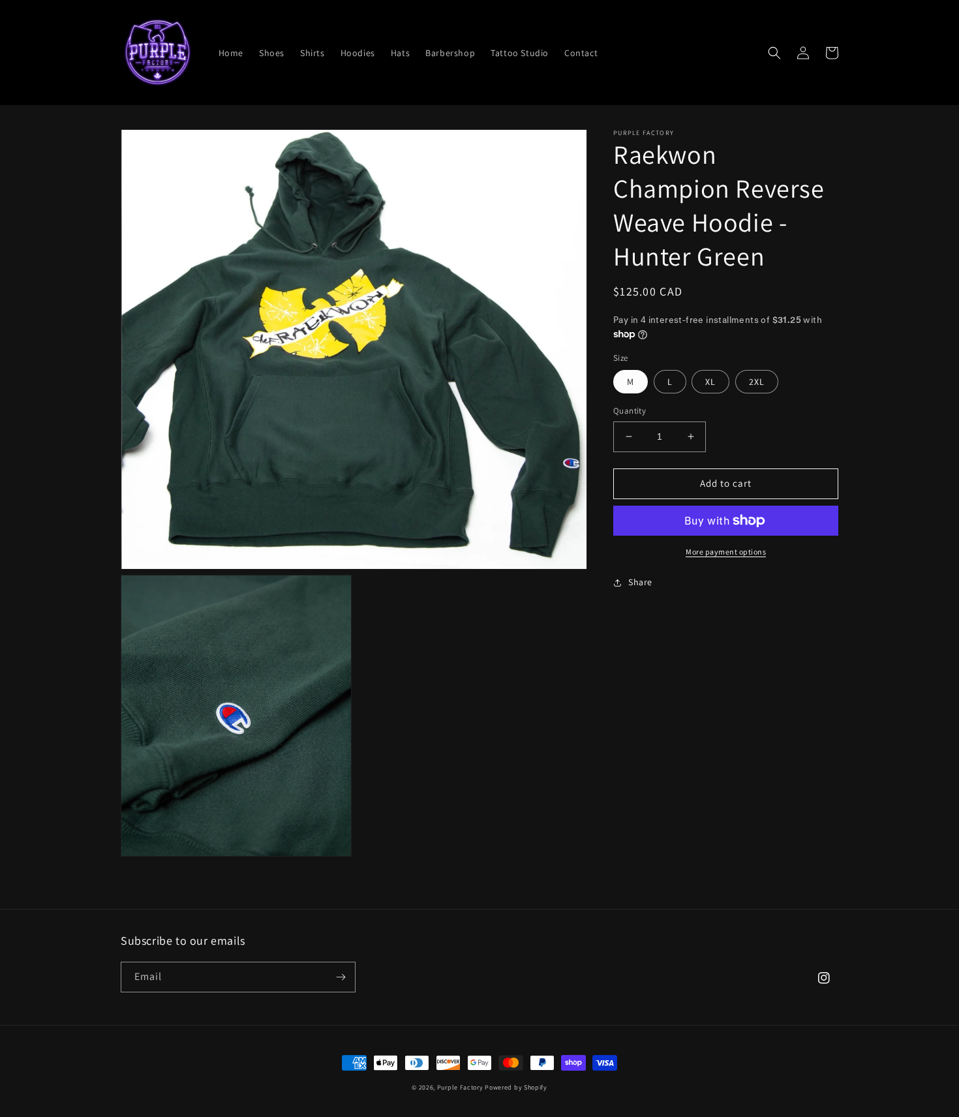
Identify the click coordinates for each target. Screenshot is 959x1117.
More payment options (726, 552)
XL (710, 382)
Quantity (629, 410)
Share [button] (640, 582)
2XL (757, 382)
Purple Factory (460, 1087)
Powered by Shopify (516, 1087)
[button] (774, 52)
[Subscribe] (340, 977)
